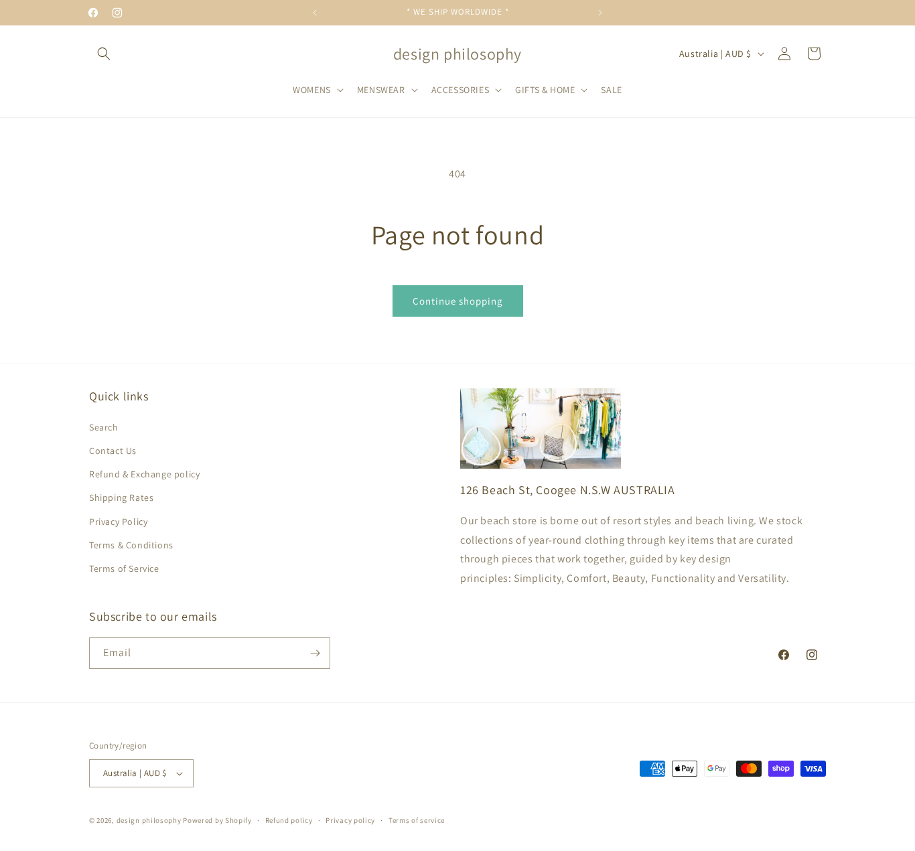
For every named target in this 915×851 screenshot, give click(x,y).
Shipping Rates (121, 497)
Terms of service (417, 820)
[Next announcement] (600, 12)
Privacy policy (350, 820)
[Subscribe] (315, 653)
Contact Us (113, 451)
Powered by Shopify (217, 820)
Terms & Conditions (131, 545)
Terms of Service (124, 568)
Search (104, 427)
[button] (104, 53)
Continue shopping (458, 301)
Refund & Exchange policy (144, 474)
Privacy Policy (118, 522)
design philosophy (149, 820)
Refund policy (289, 820)
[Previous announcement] (315, 12)
